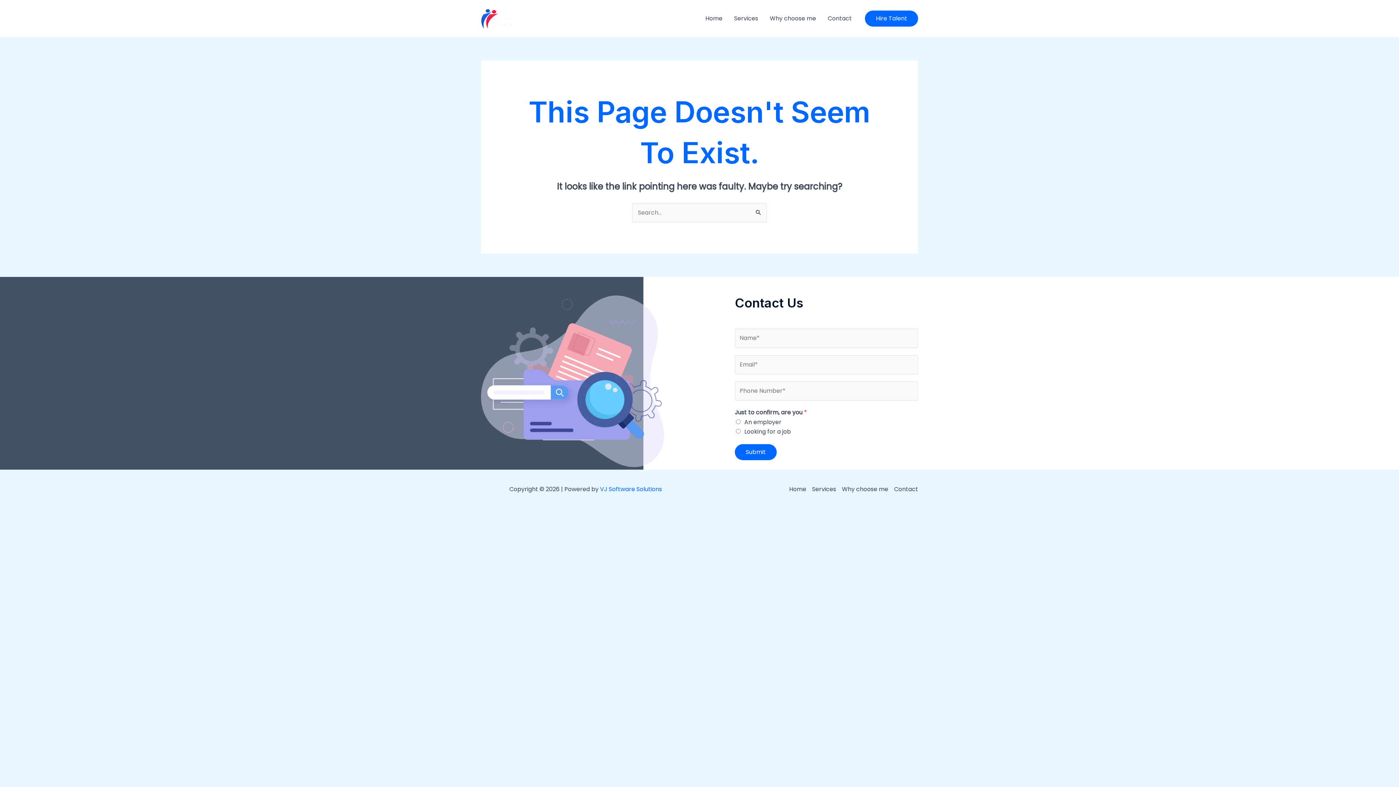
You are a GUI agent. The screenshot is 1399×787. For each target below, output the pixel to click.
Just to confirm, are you (771, 412)
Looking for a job (767, 431)
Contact (840, 18)
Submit (756, 452)
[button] (891, 19)
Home (713, 18)
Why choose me (793, 18)
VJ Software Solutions (631, 489)
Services (746, 18)
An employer (762, 422)
